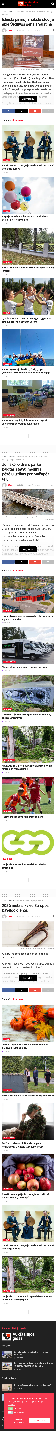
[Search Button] (52, 4)
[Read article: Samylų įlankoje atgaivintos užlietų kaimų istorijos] (7, 1354)
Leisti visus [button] (39, 1421)
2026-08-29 (6, 623)
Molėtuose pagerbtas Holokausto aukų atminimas (28, 1095)
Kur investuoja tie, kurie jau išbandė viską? (32, 1385)
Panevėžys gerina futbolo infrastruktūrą (22, 816)
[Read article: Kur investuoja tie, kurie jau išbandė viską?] (7, 1387)
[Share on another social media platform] (48, 111)
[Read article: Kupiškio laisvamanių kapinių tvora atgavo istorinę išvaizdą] (28, 246)
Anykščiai (8, 1189)
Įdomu (11, 12)
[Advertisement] (28, 448)
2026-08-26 (6, 274)
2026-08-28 (6, 721)
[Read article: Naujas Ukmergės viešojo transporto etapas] (28, 645)
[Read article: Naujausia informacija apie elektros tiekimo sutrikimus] (28, 842)
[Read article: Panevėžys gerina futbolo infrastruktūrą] (28, 795)
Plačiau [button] (11, 1405)
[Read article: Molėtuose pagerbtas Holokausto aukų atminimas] (28, 1074)
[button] (10, 1408)
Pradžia (4, 12)
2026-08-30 (19, 1358)
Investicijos (9, 662)
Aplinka (7, 262)
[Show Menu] (3, 4)
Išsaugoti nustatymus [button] (18, 1420)
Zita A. (10, 30)
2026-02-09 (21, 30)
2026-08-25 (6, 376)
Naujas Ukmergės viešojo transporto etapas (24, 667)
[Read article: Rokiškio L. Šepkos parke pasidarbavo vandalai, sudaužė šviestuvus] (28, 693)
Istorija (7, 1090)
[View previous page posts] (26, 436)
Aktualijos (9, 415)
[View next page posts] (30, 436)
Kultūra (7, 364)
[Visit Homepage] (28, 3)
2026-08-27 (6, 172)
